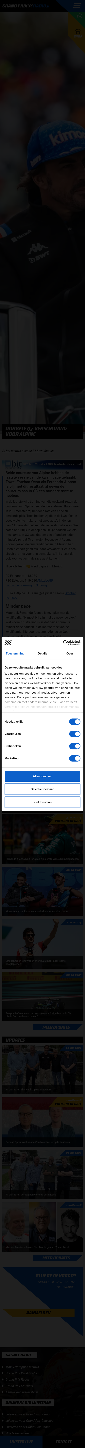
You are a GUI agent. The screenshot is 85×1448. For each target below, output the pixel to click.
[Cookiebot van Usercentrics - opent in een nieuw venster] (63, 642)
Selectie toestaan (42, 789)
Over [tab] (69, 653)
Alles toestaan (42, 776)
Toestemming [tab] (15, 653)
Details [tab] (42, 653)
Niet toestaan (42, 802)
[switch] (74, 734)
